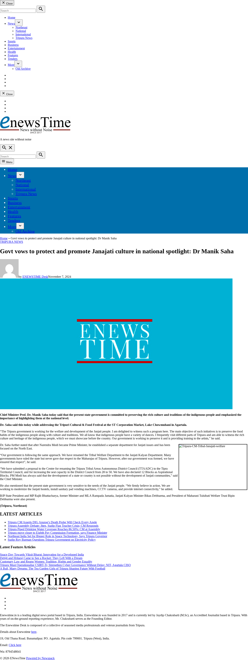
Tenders (12, 58)
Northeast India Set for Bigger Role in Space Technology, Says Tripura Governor (57, 536)
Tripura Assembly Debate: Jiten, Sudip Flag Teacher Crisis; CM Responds (53, 525)
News (11, 23)
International (23, 34)
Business (13, 44)
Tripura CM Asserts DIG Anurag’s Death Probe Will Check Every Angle (52, 522)
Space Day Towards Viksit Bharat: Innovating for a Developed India (42, 554)
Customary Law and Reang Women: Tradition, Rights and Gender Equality (46, 561)
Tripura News (24, 38)
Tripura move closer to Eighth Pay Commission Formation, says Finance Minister (57, 532)
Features (13, 55)
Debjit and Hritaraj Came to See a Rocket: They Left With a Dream (41, 558)
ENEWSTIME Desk (35, 276)
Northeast (21, 27)
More (11, 64)
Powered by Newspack (40, 658)
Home (11, 17)
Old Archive (23, 68)
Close (9, 3)
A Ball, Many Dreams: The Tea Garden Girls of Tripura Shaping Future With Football (52, 568)
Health (12, 51)
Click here (15, 645)
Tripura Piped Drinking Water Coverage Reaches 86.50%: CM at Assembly (54, 529)
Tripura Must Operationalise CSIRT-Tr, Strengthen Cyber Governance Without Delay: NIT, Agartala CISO (65, 565)
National (21, 31)
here (33, 631)
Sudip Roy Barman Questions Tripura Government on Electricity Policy (52, 539)
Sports (12, 41)
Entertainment (16, 48)
